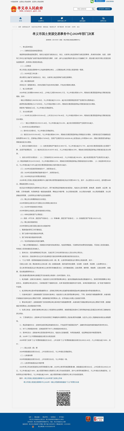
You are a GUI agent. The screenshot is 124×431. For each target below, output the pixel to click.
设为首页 (101, 9)
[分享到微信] (92, 1)
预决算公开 (53, 27)
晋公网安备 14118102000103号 (46, 426)
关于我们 (61, 417)
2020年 (74, 27)
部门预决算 (60, 27)
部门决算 (67, 27)
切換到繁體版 (110, 1)
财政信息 (45, 27)
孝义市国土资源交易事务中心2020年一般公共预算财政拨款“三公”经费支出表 (51, 382)
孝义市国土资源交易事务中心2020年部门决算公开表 (43, 378)
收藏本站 (107, 9)
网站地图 (36, 417)
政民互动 (103, 21)
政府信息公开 (62, 21)
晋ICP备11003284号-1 (50, 424)
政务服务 (83, 21)
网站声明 (45, 417)
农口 (78, 27)
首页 (20, 21)
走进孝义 (41, 21)
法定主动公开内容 (36, 27)
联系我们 (53, 417)
